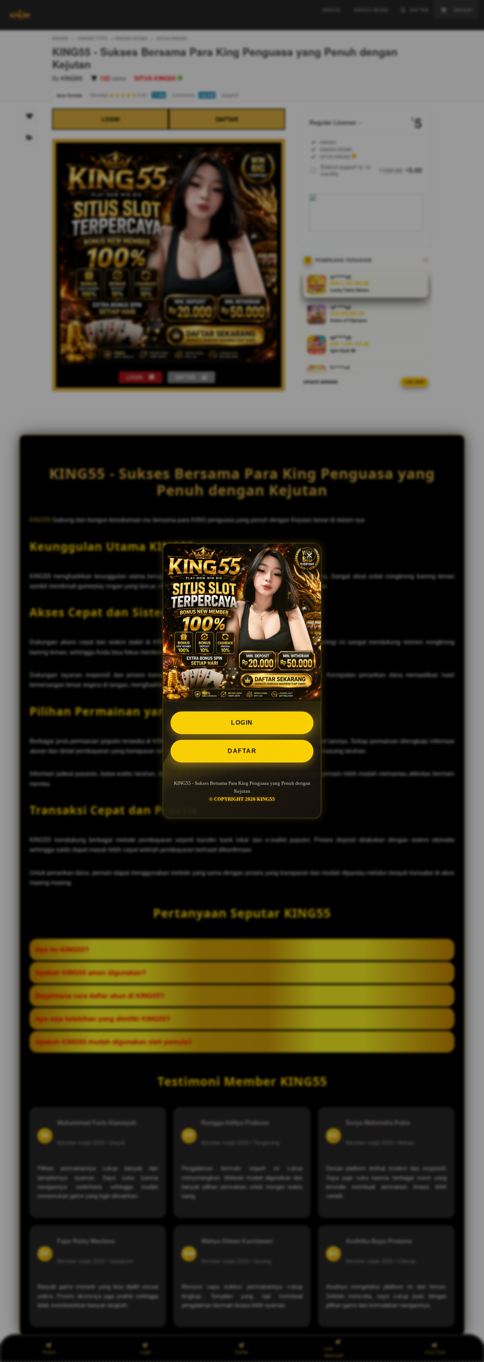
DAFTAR (242, 751)
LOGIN (242, 722)
